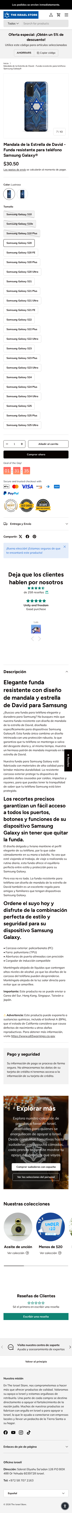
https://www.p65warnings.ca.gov (33, 1036)
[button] (59, 15)
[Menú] (66, 15)
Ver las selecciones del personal (36, 1177)
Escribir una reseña (36, 1316)
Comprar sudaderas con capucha (36, 1166)
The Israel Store (18, 1504)
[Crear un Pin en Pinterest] (34, 536)
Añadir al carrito (48, 444)
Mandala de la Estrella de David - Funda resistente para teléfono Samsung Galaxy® (34, 67)
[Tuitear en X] (20, 536)
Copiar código (47, 52)
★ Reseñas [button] (68, 760)
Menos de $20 (50, 1247)
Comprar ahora (36, 454)
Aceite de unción (18, 1247)
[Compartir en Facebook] (27, 536)
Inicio (6, 63)
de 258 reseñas (34, 592)
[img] (36, 588)
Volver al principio (36, 1361)
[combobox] (36, 23)
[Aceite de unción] (18, 1227)
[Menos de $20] (50, 1227)
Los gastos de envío (14, 169)
